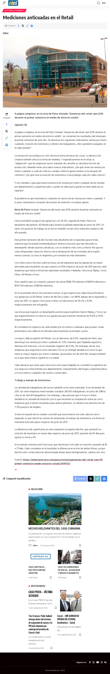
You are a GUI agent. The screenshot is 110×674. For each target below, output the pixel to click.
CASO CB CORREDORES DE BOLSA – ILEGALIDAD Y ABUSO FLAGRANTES (69, 570)
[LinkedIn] (105, 662)
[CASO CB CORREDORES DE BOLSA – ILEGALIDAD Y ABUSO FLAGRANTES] (69, 557)
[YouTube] (98, 662)
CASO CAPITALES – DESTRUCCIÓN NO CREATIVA (37, 570)
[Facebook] (90, 662)
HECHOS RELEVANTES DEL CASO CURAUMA (54, 528)
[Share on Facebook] (18, 25)
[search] (98, 3)
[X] (93, 662)
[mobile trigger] (5, 3)
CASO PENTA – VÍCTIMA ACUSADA (40, 594)
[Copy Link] (27, 25)
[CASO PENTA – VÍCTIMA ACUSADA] (70, 600)
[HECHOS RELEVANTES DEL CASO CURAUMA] (55, 509)
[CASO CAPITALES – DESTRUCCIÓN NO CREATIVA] (40, 557)
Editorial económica (14, 10)
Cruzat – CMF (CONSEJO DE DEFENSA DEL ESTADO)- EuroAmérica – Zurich (68, 619)
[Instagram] (101, 662)
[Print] (32, 25)
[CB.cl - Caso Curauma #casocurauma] (13, 3)
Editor (6, 33)
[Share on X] (23, 25)
